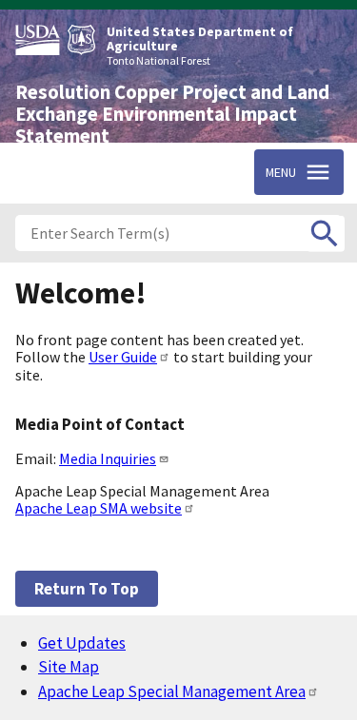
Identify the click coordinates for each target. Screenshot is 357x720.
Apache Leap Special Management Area (172, 691)
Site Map (68, 666)
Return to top (86, 588)
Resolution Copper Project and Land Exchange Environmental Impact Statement (172, 114)
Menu (281, 172)
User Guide (123, 356)
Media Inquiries (107, 458)
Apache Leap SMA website (98, 507)
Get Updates (82, 642)
